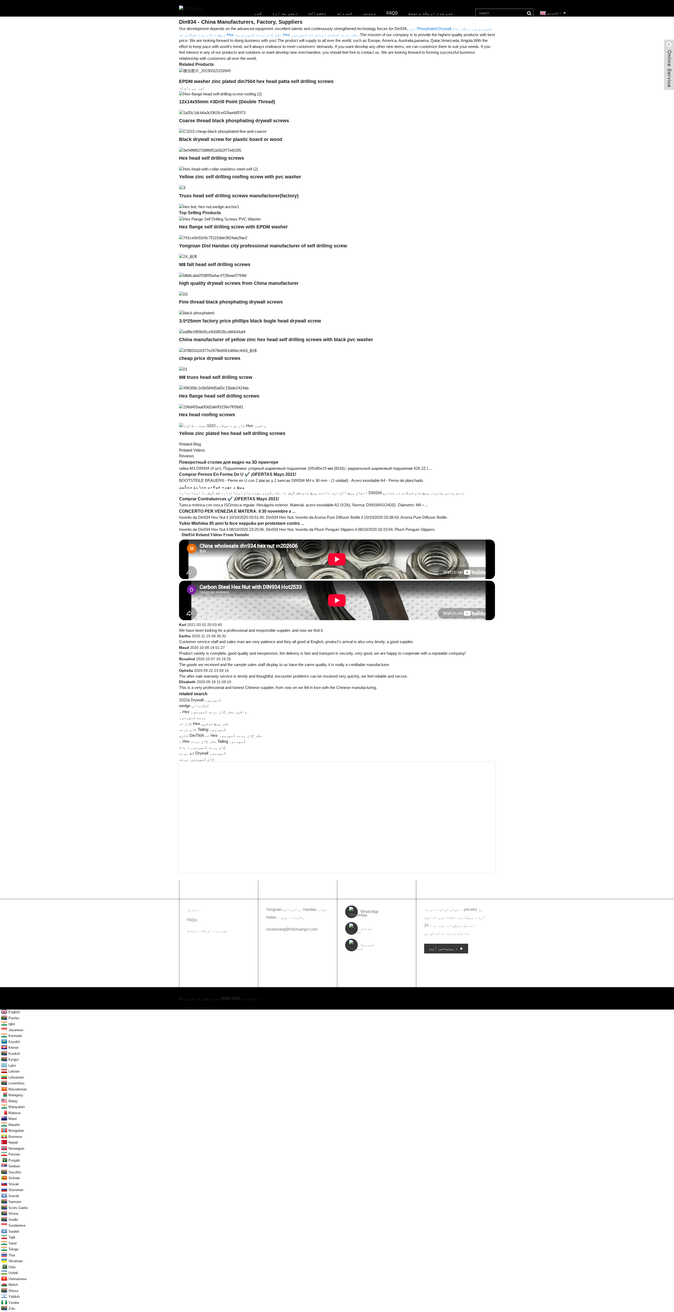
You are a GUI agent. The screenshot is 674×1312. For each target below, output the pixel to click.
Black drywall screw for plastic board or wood (230, 139)
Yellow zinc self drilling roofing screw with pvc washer (240, 176)
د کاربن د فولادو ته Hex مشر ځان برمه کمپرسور (230, 34)
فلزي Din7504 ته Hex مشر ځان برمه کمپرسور (220, 735)
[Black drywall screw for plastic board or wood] (222, 131)
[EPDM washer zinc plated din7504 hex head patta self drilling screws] (205, 70)
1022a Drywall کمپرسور (200, 700)
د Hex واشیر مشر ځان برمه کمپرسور (213, 711)
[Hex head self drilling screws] (210, 150)
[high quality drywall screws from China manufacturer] (212, 275)
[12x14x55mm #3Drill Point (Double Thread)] (220, 93)
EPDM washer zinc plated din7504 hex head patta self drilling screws (256, 81)
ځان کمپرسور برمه (196, 759)
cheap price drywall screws (209, 358)
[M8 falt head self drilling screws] (188, 256)
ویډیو (369, 13)
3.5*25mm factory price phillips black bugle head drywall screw (250, 321)
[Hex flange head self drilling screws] (214, 388)
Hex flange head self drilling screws (219, 396)
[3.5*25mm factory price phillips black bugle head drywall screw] (197, 312)
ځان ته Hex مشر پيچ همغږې (204, 723)
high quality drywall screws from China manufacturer (239, 283)
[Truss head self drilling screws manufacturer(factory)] (182, 187)
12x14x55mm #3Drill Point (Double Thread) (227, 101)
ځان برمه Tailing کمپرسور (202, 729)
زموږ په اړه (285, 13)
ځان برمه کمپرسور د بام (202, 747)
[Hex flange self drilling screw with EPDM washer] (220, 219)
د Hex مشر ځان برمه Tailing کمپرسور (212, 741)
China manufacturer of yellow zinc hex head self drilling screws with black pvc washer (276, 339)
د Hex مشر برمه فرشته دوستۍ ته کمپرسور (296, 34)
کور (258, 13)
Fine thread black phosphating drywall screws (231, 302)
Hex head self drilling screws (211, 158)
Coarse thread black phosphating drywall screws (234, 120)
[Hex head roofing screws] (211, 406)
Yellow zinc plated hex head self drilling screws (232, 433)
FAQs (392, 13)
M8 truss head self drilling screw (215, 377)
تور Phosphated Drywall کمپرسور (450, 28)
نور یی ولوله (192, 88)
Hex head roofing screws (207, 414)
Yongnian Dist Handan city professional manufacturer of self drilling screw (263, 245)
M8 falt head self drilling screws (214, 264)
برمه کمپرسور (192, 717)
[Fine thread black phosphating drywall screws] (183, 294)
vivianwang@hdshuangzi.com (292, 929)
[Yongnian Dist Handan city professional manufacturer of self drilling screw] (213, 237)
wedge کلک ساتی (194, 705)
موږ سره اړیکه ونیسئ (430, 13)
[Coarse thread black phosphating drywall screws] (212, 112)
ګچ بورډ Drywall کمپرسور (202, 753)
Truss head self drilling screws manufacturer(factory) (239, 195)
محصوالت (317, 13)
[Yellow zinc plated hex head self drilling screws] (222, 425)
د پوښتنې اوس (443, 948)
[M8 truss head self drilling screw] (183, 369)
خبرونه (345, 13)
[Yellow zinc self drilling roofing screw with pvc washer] (218, 169)
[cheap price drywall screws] (218, 350)
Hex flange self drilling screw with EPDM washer (233, 226)
